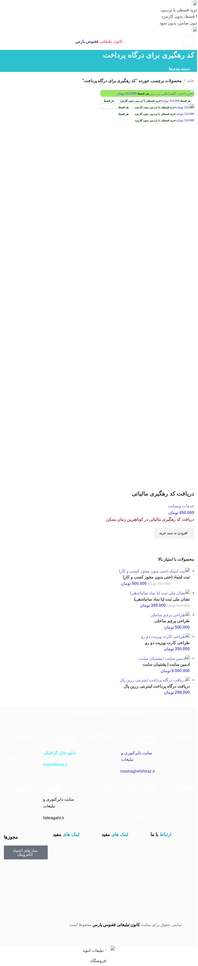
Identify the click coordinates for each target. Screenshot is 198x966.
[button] (174, 533)
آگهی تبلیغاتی (138, 787)
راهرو (108, 787)
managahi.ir (15, 818)
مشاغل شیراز (145, 738)
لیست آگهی (62, 787)
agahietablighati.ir (137, 818)
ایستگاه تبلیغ (100, 735)
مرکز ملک (25, 735)
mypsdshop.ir (55, 764)
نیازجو (186, 735)
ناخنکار (185, 787)
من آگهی (26, 787)
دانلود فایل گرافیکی (59, 753)
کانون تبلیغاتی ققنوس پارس (116, 924)
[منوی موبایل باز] (189, 41)
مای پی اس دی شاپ (62, 738)
